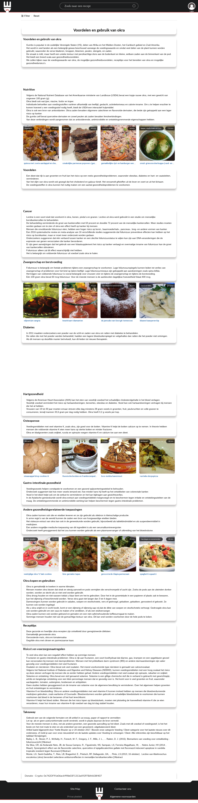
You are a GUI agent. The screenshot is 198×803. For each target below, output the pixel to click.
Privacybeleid (74, 796)
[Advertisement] (99, 77)
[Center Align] (135, 4)
